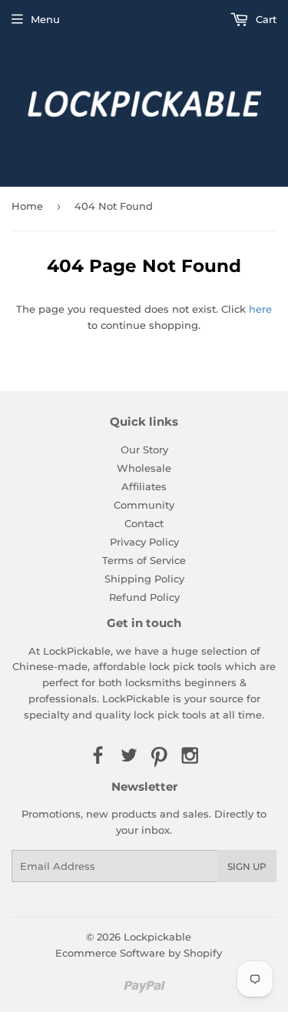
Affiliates (144, 486)
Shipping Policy (144, 578)
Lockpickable (157, 937)
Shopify (203, 953)
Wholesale (144, 468)
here (260, 309)
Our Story (144, 449)
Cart (264, 19)
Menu (45, 19)
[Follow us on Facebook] (97, 756)
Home (27, 206)
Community (144, 505)
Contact (144, 523)
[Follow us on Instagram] (190, 756)
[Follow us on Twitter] (128, 756)
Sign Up (246, 866)
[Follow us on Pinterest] (160, 756)
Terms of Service (144, 560)
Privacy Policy (144, 542)
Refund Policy (144, 597)
